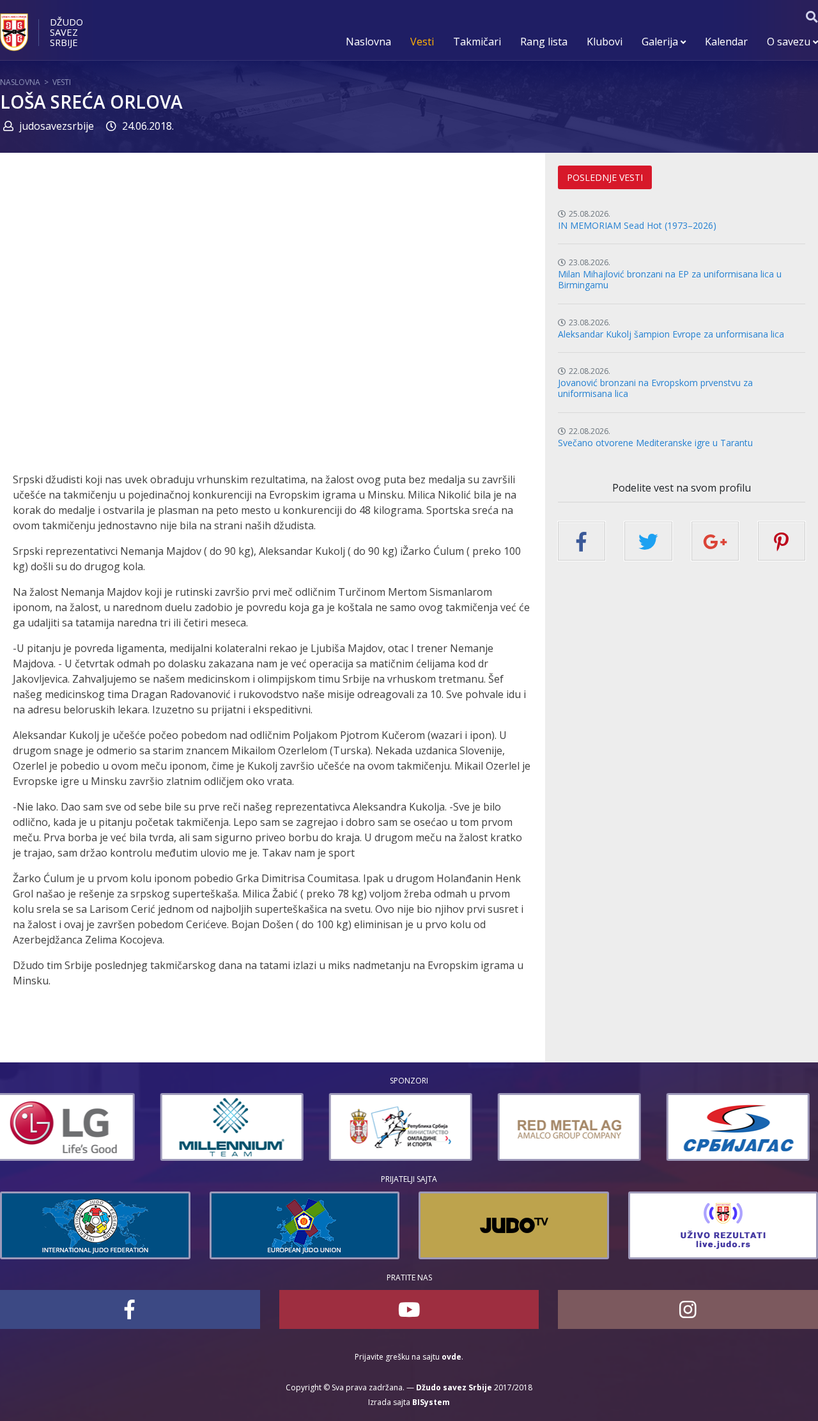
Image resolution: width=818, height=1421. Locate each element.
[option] (71, 1127)
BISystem (431, 1402)
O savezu (790, 42)
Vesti (422, 42)
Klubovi (604, 42)
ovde (451, 1356)
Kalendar (726, 42)
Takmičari (477, 42)
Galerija (661, 42)
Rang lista (543, 42)
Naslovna (368, 42)
